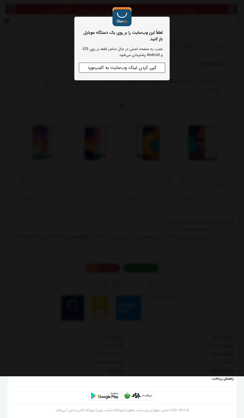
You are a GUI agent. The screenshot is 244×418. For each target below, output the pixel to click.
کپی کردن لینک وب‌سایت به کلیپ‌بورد (122, 67)
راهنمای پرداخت (223, 378)
